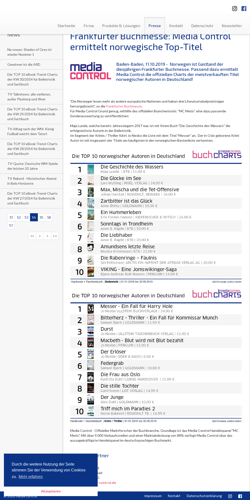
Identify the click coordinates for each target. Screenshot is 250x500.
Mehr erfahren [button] (31, 477)
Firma (88, 25)
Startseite (66, 25)
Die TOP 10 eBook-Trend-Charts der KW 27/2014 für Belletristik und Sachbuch (32, 198)
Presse (154, 25)
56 (49, 217)
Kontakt (176, 25)
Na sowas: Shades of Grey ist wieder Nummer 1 (29, 51)
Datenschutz (202, 25)
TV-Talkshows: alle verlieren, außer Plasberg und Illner (29, 96)
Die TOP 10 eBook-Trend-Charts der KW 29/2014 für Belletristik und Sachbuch (32, 114)
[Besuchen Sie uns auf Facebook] (244, 7)
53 (26, 217)
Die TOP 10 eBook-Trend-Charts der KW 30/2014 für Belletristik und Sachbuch (32, 79)
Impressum (153, 496)
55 (41, 217)
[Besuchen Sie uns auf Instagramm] (233, 7)
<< (32, 236)
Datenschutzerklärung (204, 496)
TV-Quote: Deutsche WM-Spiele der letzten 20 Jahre (32, 165)
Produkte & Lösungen (121, 25)
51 (11, 217)
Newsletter (232, 25)
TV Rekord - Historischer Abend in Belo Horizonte (31, 180)
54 (34, 217)
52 (19, 217)
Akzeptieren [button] (51, 491)
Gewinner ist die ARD (23, 64)
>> (55, 236)
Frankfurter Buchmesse (124, 106)
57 (11, 225)
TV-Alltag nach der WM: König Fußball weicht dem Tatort (30, 131)
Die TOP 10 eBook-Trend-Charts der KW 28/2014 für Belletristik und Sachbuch (32, 149)
